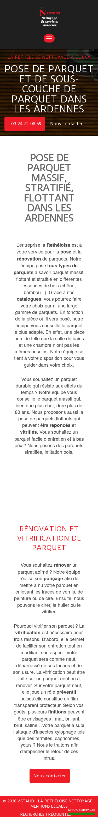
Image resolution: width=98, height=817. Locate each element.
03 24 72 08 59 (26, 123)
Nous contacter (67, 123)
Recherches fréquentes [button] (46, 814)
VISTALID (26, 801)
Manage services (81, 809)
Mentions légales (49, 806)
